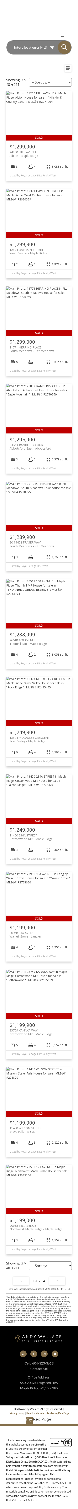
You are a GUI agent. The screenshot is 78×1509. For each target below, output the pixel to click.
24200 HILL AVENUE (24, 154)
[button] (23, 1354)
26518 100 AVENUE (28, 642)
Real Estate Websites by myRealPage (47, 1413)
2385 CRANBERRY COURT (30, 446)
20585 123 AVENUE (36, 1227)
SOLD (69, 36)
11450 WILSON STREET (26, 1130)
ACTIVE (53, 36)
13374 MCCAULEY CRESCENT (30, 739)
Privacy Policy (17, 1413)
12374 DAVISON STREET (28, 251)
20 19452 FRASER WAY (32, 544)
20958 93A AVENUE (25, 934)
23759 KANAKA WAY (31, 1032)
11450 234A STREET (31, 837)
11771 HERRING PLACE (32, 349)
